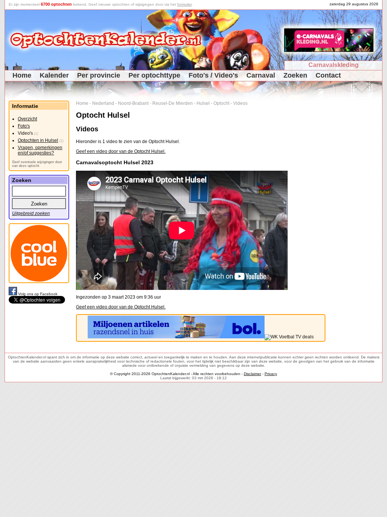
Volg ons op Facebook (37, 294)
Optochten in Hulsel (38, 140)
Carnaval (260, 75)
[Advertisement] (356, 214)
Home (21, 75)
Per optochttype (154, 75)
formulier (184, 4)
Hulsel (203, 103)
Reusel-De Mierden (172, 103)
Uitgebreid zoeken (31, 213)
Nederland (103, 103)
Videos (240, 103)
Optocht (221, 103)
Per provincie (98, 75)
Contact (328, 75)
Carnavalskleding (333, 65)
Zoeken (295, 75)
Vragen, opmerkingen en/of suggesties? (40, 150)
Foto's (24, 126)
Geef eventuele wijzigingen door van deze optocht (37, 164)
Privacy (271, 374)
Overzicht (27, 118)
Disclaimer (252, 374)
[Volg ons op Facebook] (13, 294)
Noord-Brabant (133, 103)
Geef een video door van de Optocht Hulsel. (121, 151)
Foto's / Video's (213, 75)
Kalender (54, 75)
